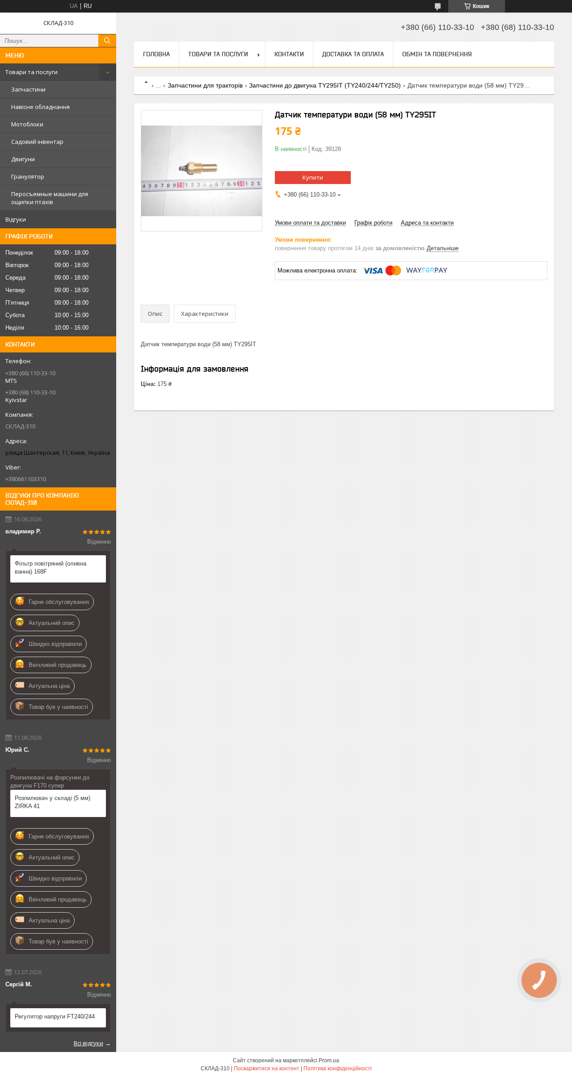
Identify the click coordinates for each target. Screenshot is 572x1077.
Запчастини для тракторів (205, 85)
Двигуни (23, 159)
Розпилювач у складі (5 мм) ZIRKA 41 (52, 802)
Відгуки (15, 219)
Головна (156, 54)
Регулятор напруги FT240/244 (55, 1016)
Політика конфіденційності (337, 1068)
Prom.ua (329, 1060)
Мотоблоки (27, 124)
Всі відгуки (88, 1043)
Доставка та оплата (353, 54)
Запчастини (28, 89)
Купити (313, 177)
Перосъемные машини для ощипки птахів (49, 198)
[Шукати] (107, 40)
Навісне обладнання (40, 107)
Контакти (289, 54)
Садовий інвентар (37, 142)
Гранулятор (27, 176)
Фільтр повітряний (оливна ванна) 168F (50, 567)
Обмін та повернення (437, 54)
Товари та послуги (31, 72)
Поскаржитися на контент (266, 1068)
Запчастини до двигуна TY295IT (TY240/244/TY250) (325, 85)
